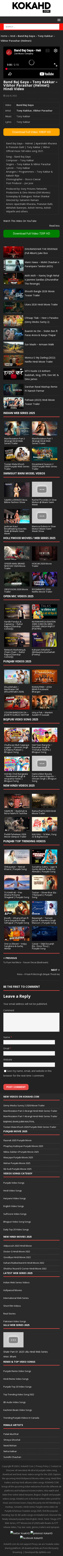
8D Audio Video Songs (14, 1402)
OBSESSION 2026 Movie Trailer (16, 590)
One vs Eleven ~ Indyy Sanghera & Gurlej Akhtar (15, 946)
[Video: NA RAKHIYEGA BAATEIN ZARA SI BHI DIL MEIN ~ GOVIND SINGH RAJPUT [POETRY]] (44, 616)
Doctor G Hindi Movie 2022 (17, 1251)
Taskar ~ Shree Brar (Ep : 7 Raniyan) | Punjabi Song (44, 895)
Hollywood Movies (12, 1290)
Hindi (12, 36)
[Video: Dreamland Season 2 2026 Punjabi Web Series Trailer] (44, 459)
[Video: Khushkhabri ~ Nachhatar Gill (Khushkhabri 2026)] (17, 682)
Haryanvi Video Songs (14, 1198)
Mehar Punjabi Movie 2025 (17, 1163)
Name (7, 1037)
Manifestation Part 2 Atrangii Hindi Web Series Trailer (14, 441)
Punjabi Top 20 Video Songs (17, 1386)
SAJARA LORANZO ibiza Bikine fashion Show (15, 501)
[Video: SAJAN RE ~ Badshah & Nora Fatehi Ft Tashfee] (17, 806)
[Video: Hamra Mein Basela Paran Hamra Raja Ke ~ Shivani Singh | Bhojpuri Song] (42, 769)
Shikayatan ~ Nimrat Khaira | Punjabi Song (15, 868)
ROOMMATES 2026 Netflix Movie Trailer (42, 590)
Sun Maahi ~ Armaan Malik (39, 344)
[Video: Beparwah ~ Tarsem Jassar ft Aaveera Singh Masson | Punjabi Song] (44, 913)
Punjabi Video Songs (13, 1182)
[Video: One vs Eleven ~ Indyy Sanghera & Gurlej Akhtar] (17, 939)
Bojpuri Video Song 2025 (20, 719)
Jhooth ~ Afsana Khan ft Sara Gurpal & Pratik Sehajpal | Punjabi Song (16, 920)
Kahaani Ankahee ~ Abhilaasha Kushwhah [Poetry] (43, 652)
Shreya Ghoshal (12, 1439)
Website (7, 1059)
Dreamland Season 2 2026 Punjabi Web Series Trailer (44, 466)
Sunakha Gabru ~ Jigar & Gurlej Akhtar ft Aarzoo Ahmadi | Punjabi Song (44, 869)
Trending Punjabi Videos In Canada (21, 1417)
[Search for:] (31, 27)
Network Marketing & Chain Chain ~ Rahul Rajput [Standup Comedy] (15, 653)
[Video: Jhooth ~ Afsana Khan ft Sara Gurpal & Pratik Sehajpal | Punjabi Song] (17, 913)
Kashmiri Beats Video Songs (17, 1410)
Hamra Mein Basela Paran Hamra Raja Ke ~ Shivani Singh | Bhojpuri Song (44, 777)
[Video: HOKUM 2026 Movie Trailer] (44, 558)
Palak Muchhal (11, 1434)
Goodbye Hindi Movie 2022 (17, 1257)
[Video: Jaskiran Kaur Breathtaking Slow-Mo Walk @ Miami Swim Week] (17, 521)
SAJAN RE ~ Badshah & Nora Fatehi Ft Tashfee (15, 812)
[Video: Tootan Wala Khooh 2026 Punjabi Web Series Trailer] (17, 459)
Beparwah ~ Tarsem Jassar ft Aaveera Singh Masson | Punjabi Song (44, 920)
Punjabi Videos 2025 (17, 661)
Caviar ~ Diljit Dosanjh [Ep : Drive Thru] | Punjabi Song (43, 946)
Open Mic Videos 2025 (18, 596)
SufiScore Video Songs (15, 1213)
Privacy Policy (42, 1466)
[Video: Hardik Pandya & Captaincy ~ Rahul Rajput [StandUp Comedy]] (17, 616)
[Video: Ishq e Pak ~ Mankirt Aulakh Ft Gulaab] (44, 707)
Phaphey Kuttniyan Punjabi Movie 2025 (23, 1146)
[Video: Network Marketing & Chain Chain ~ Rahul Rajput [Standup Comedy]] (17, 644)
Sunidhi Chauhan (12, 1457)
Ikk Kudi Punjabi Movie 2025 (18, 1168)
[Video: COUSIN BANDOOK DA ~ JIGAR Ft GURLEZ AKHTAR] (17, 707)
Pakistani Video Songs (14, 1321)
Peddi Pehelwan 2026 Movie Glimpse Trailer (15, 835)
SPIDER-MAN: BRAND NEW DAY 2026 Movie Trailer (14, 566)
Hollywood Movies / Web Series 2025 (29, 538)
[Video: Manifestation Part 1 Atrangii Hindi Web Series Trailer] (44, 433)
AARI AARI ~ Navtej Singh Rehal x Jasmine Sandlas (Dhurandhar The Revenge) (42, 279)
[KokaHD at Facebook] (31, 1538)
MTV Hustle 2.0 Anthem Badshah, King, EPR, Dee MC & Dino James (42, 375)
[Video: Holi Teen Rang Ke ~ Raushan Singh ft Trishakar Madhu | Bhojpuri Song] (44, 740)
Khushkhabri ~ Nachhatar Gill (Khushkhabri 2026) (14, 689)
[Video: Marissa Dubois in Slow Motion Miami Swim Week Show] (42, 521)
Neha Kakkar (10, 1451)
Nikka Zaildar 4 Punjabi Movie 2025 (21, 1151)
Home (4, 36)
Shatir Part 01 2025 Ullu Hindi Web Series (25, 1351)
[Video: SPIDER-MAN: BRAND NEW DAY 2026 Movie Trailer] (17, 558)
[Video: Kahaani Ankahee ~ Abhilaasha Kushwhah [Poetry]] (44, 644)
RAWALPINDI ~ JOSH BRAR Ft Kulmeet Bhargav (42, 689)
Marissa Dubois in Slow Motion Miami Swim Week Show (44, 529)
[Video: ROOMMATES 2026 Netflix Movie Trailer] (44, 584)
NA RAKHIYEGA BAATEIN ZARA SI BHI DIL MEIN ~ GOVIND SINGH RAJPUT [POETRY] (44, 625)
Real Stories (9, 1313)
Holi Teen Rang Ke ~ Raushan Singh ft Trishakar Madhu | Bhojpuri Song (42, 748)
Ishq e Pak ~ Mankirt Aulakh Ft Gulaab (42, 713)
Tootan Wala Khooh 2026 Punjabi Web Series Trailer (16, 466)
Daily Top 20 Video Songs (16, 1229)
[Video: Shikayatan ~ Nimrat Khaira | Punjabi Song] (17, 861)
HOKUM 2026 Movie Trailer (42, 564)
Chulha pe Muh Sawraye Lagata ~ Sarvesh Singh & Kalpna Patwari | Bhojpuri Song (16, 748)
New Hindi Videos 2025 (19, 785)
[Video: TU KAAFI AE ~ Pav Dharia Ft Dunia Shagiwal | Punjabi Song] (17, 887)
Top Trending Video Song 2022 (18, 1394)
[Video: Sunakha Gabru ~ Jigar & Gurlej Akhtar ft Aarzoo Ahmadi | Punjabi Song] (44, 861)
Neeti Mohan (10, 1445)
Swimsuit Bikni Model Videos (24, 473)
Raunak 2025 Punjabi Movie (18, 1140)
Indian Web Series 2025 (19, 413)
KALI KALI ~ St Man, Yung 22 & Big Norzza (44, 835)
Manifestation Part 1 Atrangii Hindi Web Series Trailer (42, 441)
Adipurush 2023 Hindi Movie (18, 1245)
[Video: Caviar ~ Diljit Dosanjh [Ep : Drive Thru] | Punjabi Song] (44, 939)
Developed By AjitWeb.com (38, 1552)
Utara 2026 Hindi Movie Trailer (41, 304)
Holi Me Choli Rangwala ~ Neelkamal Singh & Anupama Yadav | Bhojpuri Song (16, 777)
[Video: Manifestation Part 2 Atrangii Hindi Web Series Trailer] (17, 433)
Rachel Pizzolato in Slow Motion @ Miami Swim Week (44, 502)
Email (6, 1048)
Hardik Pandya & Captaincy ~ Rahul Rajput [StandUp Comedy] (13, 625)
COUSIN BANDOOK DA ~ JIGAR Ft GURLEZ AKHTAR (16, 713)
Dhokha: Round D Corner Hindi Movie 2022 (25, 1268)
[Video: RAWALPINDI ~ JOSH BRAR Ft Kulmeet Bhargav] (44, 682)
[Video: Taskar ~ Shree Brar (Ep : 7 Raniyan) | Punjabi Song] (44, 887)
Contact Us (56, 1466)
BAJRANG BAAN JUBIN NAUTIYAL (18, 1121)
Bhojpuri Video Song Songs (17, 1221)
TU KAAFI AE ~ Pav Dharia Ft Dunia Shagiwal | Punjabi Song (16, 895)
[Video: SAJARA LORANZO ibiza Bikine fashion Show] (17, 495)
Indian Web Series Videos (16, 1282)
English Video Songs (13, 1206)
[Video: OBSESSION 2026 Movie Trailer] (17, 584)
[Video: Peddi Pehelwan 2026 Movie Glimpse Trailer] (17, 829)
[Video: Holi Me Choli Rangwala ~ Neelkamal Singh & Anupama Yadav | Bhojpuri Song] (17, 769)
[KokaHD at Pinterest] (42, 1533)
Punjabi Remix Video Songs (17, 1371)
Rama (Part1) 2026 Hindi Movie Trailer (44, 812)
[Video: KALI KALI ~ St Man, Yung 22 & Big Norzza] (44, 829)
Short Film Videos (12, 1305)
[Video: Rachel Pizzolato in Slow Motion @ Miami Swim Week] (42, 495)
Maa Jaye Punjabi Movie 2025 (18, 1157)
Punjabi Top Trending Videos (24, 841)
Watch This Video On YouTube (19, 220)
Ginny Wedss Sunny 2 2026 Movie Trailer (24, 1105)
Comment (8, 1010)
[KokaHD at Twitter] (20, 1533)
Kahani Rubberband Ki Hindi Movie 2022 (24, 1262)
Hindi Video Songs (12, 1190)
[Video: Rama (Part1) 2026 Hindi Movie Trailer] (44, 806)
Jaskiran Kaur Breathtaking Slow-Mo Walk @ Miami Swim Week (15, 530)
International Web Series (16, 1298)
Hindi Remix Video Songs (16, 1378)
